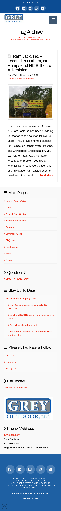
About (9, 207)
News (8, 253)
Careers (10, 227)
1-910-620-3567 (30, 3)
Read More (46, 175)
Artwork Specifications (17, 214)
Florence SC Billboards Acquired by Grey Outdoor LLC (30, 333)
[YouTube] (30, 8)
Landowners (12, 247)
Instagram (11, 368)
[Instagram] (36, 8)
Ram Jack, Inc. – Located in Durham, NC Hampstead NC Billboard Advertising (29, 63)
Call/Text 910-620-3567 (16, 279)
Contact (10, 260)
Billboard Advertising (16, 220)
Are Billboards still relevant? (24, 325)
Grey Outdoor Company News (21, 298)
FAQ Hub (10, 240)
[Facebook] (17, 8)
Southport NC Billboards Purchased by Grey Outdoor (31, 317)
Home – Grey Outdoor (17, 201)
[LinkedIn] (24, 8)
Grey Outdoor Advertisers (21, 78)
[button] (53, 20)
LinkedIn (10, 355)
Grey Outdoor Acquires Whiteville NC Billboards (27, 307)
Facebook (11, 362)
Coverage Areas (14, 233)
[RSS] (43, 8)
